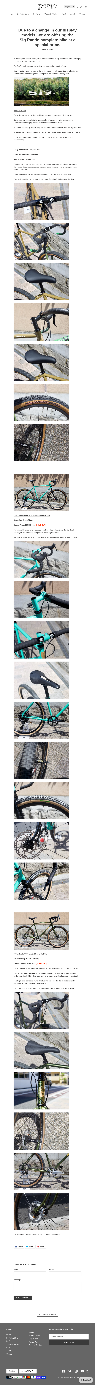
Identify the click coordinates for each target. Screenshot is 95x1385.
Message (17, 1280)
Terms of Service (35, 1345)
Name (16, 1269)
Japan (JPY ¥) (27, 1371)
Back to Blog (49, 1314)
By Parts (9, 1341)
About (8, 1351)
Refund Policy (34, 1342)
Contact (9, 1354)
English (68, 7)
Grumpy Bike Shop (70, 1377)
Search (31, 1332)
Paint (8, 1348)
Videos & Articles (12, 1344)
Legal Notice (33, 1339)
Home (8, 1335)
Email (51, 1269)
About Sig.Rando (20, 110)
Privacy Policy (34, 1336)
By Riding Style (12, 1338)
